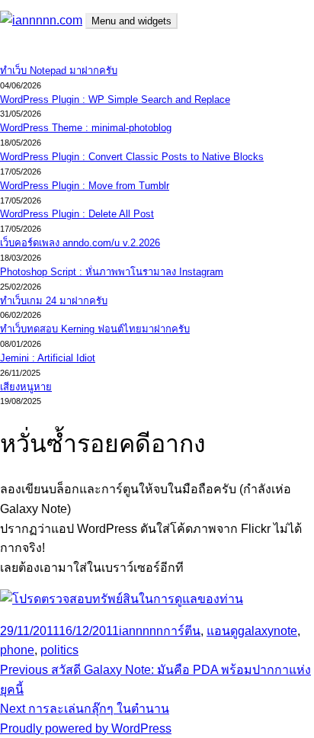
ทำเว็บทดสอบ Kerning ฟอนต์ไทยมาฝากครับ (95, 329)
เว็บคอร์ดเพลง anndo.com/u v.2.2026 (80, 243)
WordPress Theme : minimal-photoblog (85, 127)
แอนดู (222, 630)
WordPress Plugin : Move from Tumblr (84, 185)
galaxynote (267, 630)
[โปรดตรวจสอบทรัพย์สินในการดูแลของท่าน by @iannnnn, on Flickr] (121, 598)
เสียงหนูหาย (26, 387)
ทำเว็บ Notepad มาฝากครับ (58, 70)
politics (59, 649)
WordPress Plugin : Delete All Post (77, 214)
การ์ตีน (181, 630)
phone (17, 649)
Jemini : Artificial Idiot (47, 358)
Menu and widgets (131, 21)
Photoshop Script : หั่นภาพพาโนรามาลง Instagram (111, 272)
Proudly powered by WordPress (85, 728)
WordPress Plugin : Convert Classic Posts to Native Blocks (132, 156)
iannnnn (141, 630)
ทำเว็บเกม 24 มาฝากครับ (53, 300)
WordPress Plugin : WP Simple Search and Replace (115, 99)
